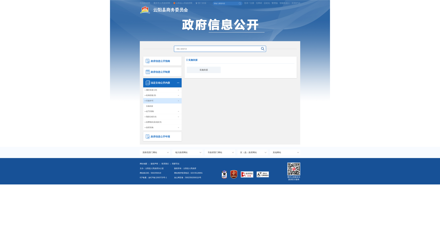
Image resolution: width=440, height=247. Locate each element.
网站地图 (143, 164)
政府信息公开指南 (160, 61)
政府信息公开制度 (160, 72)
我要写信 (175, 164)
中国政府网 (145, 3)
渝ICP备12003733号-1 (157, 178)
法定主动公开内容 (160, 82)
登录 (246, 3)
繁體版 (275, 3)
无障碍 (259, 3)
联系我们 (166, 164)
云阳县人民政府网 (184, 3)
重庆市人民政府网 (162, 3)
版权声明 (154, 164)
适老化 (267, 3)
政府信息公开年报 (160, 136)
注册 (252, 3)
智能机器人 (285, 3)
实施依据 (204, 70)
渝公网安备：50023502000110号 (187, 178)
